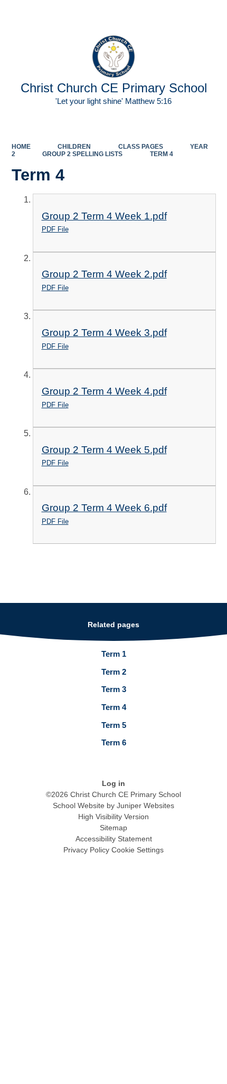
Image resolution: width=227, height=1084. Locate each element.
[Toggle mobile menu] (213, 13)
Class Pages (140, 146)
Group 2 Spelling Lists (82, 154)
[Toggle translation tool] (158, 13)
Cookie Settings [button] (137, 850)
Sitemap (113, 827)
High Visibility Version (113, 816)
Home (21, 146)
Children (74, 146)
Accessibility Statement (113, 838)
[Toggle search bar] (185, 13)
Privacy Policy (86, 850)
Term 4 (161, 154)
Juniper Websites (145, 805)
